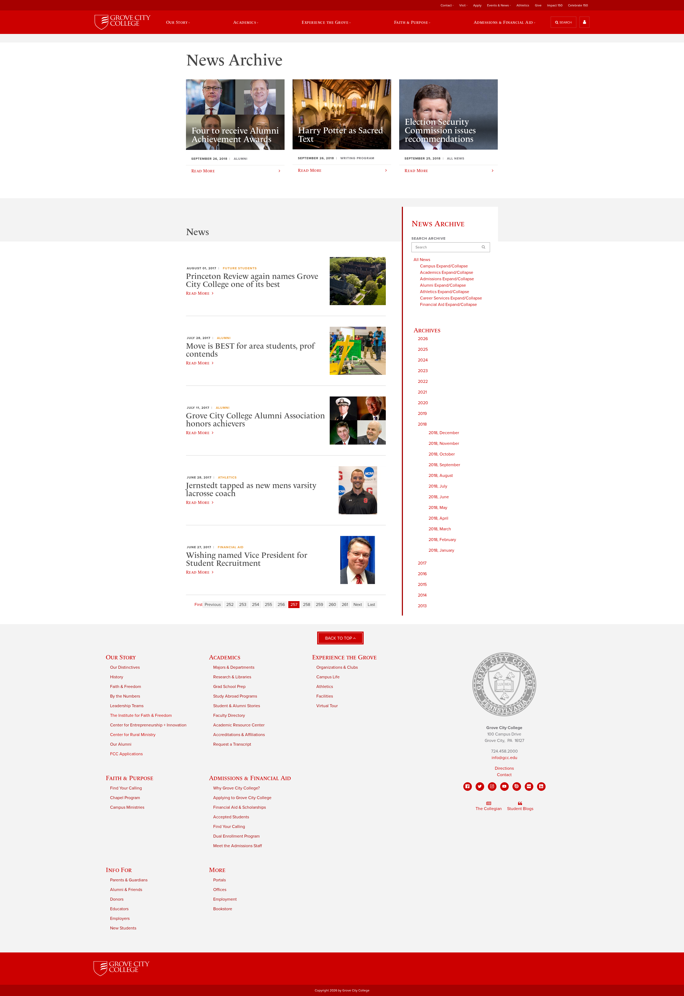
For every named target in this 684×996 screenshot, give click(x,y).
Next (357, 604)
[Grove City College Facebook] (467, 786)
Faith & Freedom (125, 686)
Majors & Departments (233, 667)
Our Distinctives (125, 667)
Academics (224, 657)
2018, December (444, 432)
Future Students (240, 268)
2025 (423, 349)
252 (230, 604)
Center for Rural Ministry (133, 734)
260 (332, 604)
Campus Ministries (127, 807)
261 (345, 604)
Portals (219, 880)
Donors (116, 899)
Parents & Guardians (128, 880)
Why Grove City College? (236, 788)
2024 (423, 360)
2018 (422, 424)
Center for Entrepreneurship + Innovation (148, 725)
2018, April (438, 518)
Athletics (522, 5)
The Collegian (489, 808)
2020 (423, 403)
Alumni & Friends (126, 889)
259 (319, 604)
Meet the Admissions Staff (237, 846)
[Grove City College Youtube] (504, 786)
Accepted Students (231, 817)
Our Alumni (120, 744)
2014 (422, 595)
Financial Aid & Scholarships (239, 807)
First (199, 604)
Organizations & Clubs (337, 667)
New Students (123, 928)
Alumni (224, 338)
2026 (423, 338)
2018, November (444, 443)
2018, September (444, 465)
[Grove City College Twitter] (480, 786)
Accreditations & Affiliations (239, 734)
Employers (120, 918)
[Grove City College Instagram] (492, 786)
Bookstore (222, 909)
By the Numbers (125, 696)
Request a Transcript (232, 744)
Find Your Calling (126, 788)
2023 (423, 371)
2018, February (442, 539)
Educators (119, 909)
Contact (504, 774)
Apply (477, 5)
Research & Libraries (232, 677)
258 (306, 604)
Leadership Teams (126, 706)
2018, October (442, 454)
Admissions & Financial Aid (250, 777)
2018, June (439, 497)
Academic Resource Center (239, 725)
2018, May (438, 507)
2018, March (440, 529)
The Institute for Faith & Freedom (141, 715)
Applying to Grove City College (242, 797)
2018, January (441, 550)
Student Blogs (520, 808)
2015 (422, 584)
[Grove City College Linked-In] (541, 786)
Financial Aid (231, 547)
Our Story (121, 657)
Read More (197, 293)
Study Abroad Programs (235, 696)
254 (255, 604)
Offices (219, 889)
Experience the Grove (344, 657)
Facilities (324, 696)
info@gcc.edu (504, 757)
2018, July (438, 486)
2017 (422, 563)
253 (242, 604)
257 (293, 604)
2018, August (441, 475)
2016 (422, 574)
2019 (422, 413)
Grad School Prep (229, 686)
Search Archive (428, 238)
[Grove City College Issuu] (516, 786)
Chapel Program (125, 797)
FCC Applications (126, 754)
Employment (225, 899)
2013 (422, 606)
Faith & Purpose (129, 777)
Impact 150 (554, 5)
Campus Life (328, 677)
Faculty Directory (229, 715)
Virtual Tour (327, 706)
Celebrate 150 (578, 5)
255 (268, 604)
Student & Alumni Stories (236, 706)
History (116, 677)
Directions (504, 768)
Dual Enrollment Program (236, 836)
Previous (213, 604)
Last (371, 604)
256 (281, 604)
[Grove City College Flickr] (529, 786)
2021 (422, 392)
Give (538, 5)
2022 (423, 381)
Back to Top (339, 638)
